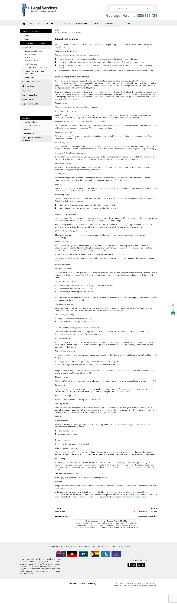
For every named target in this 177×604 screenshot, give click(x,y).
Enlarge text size (29, 133)
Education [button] (65, 23)
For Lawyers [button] (82, 23)
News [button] (96, 23)
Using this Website (30, 122)
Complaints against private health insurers (130, 497)
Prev (59, 508)
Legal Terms (26, 90)
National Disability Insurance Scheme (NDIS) (33, 72)
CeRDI (123, 583)
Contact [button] (128, 23)
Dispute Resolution (31, 61)
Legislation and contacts (33, 51)
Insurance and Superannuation (33, 43)
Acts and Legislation (29, 95)
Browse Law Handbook (31, 81)
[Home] (24, 23)
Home (57, 33)
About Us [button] (34, 23)
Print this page (63, 516)
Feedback (27, 130)
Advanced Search (28, 86)
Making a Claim (30, 58)
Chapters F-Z (28, 39)
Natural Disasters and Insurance (35, 67)
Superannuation (29, 77)
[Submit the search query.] (148, 8)
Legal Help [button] (50, 23)
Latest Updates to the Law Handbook (32, 138)
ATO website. (77, 300)
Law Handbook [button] (111, 23)
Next (153, 508)
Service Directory (28, 99)
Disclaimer (77, 527)
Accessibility (92, 583)
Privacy (82, 583)
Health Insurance (31, 64)
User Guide (26, 118)
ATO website (78, 334)
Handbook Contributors (32, 126)
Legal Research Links (30, 104)
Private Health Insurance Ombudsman (127, 492)
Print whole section (146, 516)
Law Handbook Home (30, 31)
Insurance (27, 47)
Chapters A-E (28, 35)
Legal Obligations (31, 54)
